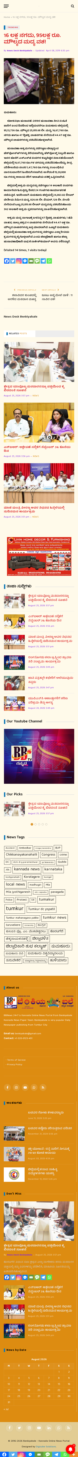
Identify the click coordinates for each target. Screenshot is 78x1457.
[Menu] (6, 6)
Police (9, 900)
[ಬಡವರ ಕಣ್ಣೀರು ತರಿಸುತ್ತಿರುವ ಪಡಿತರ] (14, 1133)
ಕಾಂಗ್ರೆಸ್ (42, 925)
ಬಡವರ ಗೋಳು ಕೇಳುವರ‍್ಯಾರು (46, 1113)
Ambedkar (25, 848)
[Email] (31, 261)
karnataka (53, 869)
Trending (13, 27)
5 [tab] (46, 824)
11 (19, 1384)
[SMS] (37, 261)
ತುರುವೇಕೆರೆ (13, 960)
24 (8, 1396)
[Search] (72, 6)
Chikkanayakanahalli (21, 855)
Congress (48, 855)
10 (9, 1384)
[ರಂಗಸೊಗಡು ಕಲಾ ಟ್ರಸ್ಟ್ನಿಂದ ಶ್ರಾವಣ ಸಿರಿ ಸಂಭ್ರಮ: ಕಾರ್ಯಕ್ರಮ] (14, 662)
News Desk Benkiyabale (19, 51)
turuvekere (13, 925)
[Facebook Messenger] (25, 261)
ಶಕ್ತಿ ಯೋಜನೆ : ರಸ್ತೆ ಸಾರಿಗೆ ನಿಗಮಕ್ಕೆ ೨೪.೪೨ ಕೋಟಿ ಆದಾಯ (48, 1151)
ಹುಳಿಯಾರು (58, 961)
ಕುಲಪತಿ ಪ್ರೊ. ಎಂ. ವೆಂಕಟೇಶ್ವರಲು (26, 931)
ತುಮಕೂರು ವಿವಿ (14, 953)
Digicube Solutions (46, 1447)
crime (63, 855)
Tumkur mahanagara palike (22, 918)
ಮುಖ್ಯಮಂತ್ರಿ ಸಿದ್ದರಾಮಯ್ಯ (35, 961)
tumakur (46, 899)
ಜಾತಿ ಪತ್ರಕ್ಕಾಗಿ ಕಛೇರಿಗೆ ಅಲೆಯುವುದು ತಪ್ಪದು (50, 680)
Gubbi (62, 862)
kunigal (47, 877)
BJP (57, 848)
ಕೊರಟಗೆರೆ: (57, 931)
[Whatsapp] (49, 261)
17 (9, 1390)
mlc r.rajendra (41, 892)
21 (49, 1390)
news (36, 396)
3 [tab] (39, 824)
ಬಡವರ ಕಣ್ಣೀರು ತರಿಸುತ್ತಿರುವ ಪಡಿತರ (50, 1129)
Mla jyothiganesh (18, 892)
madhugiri (35, 885)
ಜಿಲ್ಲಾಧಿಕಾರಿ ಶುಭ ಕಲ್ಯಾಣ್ (26, 946)
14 (49, 1384)
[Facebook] (6, 261)
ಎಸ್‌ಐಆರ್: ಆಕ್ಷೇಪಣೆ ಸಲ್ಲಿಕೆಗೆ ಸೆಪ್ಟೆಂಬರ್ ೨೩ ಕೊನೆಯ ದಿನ (37, 449)
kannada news (27, 869)
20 (38, 1390)
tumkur (14, 909)
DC (7, 862)
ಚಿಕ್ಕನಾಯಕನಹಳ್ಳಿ (17, 939)
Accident (10, 848)
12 (29, 1384)
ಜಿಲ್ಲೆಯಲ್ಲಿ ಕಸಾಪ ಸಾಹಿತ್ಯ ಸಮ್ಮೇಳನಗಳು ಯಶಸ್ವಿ (42, 1172)
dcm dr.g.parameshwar (25, 862)
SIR (32, 900)
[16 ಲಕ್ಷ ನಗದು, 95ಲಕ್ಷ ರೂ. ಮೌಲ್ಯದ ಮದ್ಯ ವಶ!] (39, 81)
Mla (48, 885)
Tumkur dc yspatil (41, 909)
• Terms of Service (16, 1060)
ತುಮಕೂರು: (61, 946)
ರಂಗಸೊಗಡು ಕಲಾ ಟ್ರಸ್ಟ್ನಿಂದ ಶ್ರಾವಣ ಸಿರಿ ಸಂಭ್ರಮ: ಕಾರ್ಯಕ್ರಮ (49, 660)
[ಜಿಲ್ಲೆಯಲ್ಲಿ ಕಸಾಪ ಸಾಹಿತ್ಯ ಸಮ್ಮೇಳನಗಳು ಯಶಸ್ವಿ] (14, 1174)
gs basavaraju (48, 862)
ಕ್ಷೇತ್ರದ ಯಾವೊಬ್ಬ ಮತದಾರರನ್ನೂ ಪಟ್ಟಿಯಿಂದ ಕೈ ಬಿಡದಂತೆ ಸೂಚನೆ (34, 389)
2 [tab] (35, 824)
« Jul (6, 1409)
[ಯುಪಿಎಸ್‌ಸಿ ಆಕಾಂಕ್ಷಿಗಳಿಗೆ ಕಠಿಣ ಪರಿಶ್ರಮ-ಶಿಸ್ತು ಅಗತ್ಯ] (14, 703)
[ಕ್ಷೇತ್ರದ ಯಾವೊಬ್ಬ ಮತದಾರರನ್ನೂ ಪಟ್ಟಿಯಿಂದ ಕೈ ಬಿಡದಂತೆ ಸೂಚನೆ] (39, 362)
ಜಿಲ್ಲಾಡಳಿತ (40, 939)
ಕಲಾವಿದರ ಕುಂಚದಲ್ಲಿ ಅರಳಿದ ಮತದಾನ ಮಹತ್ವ (22, 297)
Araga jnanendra (43, 848)
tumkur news (54, 917)
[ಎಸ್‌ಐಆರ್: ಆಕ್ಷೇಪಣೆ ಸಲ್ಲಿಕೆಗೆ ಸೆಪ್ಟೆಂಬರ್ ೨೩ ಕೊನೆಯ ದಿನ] (39, 422)
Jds (7, 870)
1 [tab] (32, 824)
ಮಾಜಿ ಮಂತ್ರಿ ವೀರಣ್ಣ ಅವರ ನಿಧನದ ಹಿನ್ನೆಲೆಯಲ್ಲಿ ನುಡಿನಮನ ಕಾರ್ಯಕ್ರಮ (34, 510)
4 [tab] (42, 824)
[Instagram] (19, 261)
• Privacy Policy (14, 1065)
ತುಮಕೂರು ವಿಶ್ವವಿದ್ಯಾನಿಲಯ (45, 953)
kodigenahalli (13, 877)
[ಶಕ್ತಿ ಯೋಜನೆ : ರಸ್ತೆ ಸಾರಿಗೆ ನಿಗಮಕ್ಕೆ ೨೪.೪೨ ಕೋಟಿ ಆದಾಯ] (14, 1154)
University (28, 925)
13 (39, 1384)
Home (7, 17)
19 (29, 1390)
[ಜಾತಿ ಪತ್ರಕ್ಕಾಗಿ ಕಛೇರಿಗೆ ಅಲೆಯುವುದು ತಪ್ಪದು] (14, 683)
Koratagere (32, 877)
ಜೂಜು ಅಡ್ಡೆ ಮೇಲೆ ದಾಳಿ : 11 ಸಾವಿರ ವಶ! (57, 297)
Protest (22, 900)
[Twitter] (13, 261)
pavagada (57, 892)
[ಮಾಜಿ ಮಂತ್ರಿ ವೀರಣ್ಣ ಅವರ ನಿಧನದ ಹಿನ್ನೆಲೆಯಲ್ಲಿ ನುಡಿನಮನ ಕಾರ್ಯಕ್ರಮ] (39, 483)
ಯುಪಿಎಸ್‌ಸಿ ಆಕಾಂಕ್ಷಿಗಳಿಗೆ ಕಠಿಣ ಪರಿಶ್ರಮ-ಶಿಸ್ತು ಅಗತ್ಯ (48, 701)
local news (15, 884)
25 (18, 1396)
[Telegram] (43, 261)
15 (59, 1384)
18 (19, 1390)
